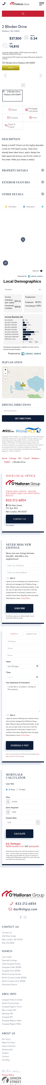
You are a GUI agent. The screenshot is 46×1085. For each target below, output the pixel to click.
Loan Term (10, 784)
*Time (8, 672)
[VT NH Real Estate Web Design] (23, 1081)
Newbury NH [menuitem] (7, 1013)
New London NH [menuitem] (9, 1010)
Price (8, 797)
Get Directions (23, 418)
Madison (35, 458)
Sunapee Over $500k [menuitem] (11, 970)
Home (4, 458)
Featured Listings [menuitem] (9, 960)
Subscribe (19, 608)
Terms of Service (16, 756)
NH (19, 458)
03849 (7, 462)
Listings (12, 458)
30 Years (11, 789)
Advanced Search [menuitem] (9, 984)
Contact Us (19, 519)
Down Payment (12, 807)
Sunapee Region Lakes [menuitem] (11, 1020)
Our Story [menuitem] (6, 1039)
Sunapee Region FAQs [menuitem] (11, 1023)
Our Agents (10, 525)
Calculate (19, 833)
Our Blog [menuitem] (6, 1059)
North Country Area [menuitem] (10, 1003)
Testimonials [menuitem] (7, 1049)
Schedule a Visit (31, 634)
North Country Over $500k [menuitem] (13, 981)
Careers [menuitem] (5, 1052)
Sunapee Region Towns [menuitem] (12, 1006)
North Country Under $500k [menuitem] (14, 977)
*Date (8, 661)
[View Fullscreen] (5, 379)
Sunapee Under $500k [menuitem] (11, 967)
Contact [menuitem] (5, 1056)
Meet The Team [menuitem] (8, 1042)
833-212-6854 (16, 500)
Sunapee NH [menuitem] (7, 1017)
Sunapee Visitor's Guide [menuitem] (12, 999)
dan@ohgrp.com (25, 909)
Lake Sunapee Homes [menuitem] (11, 963)
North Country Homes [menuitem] (11, 974)
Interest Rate (11, 818)
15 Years (22, 789)
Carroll (26, 458)
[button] (23, 14)
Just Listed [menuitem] (7, 956)
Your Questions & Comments (18, 682)
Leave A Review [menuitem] (9, 1046)
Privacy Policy (25, 598)
